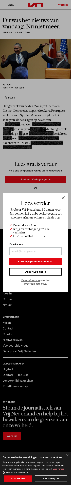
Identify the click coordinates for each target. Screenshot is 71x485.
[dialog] (35, 468)
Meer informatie (30, 280)
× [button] (67, 455)
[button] (35, 472)
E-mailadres (16, 244)
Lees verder (58, 468)
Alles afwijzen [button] (51, 478)
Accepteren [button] (18, 478)
